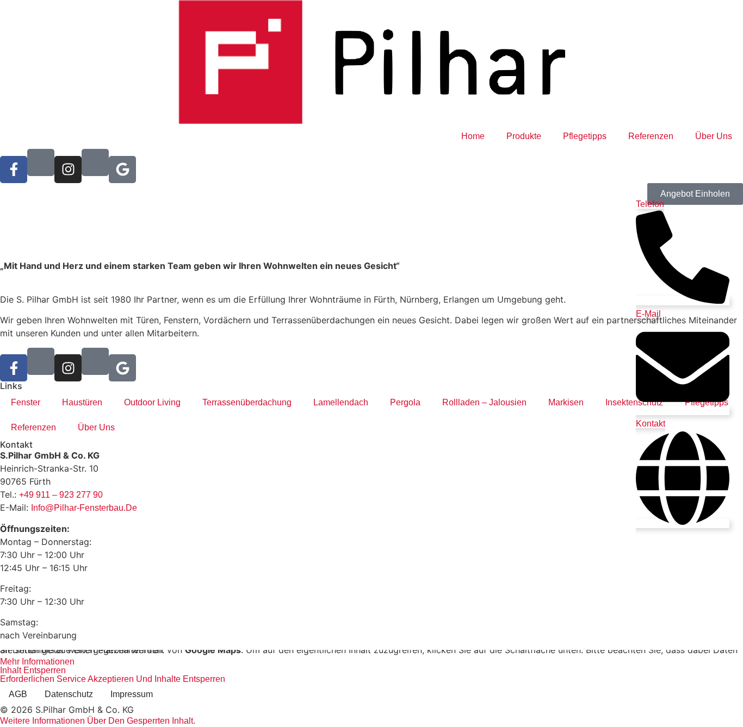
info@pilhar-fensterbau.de (84, 507)
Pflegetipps (584, 136)
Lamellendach (340, 402)
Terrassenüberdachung (247, 402)
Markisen (566, 402)
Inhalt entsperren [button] (33, 670)
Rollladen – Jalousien (484, 402)
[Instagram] (68, 169)
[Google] (122, 169)
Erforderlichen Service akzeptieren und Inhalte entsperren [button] (112, 679)
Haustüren (82, 402)
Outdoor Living (152, 402)
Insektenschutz (634, 402)
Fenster (25, 402)
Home (473, 136)
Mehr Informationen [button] (37, 661)
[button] (97, 720)
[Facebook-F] (13, 169)
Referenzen (650, 136)
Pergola (405, 402)
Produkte (523, 136)
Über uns (713, 136)
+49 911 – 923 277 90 (61, 494)
